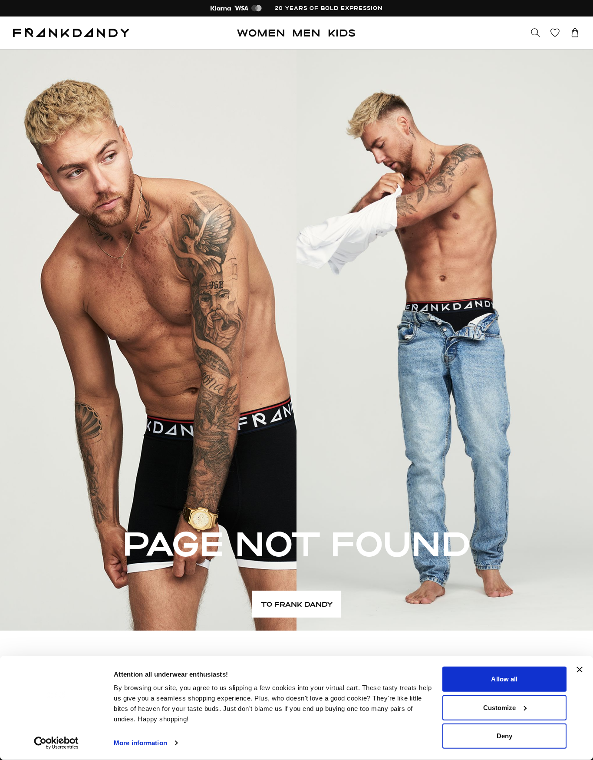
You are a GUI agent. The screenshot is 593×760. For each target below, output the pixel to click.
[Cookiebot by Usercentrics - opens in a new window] (56, 743)
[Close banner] (580, 670)
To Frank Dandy (297, 604)
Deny (504, 736)
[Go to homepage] (71, 33)
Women (261, 32)
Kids (342, 32)
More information (140, 743)
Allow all (504, 679)
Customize (499, 707)
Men (306, 32)
